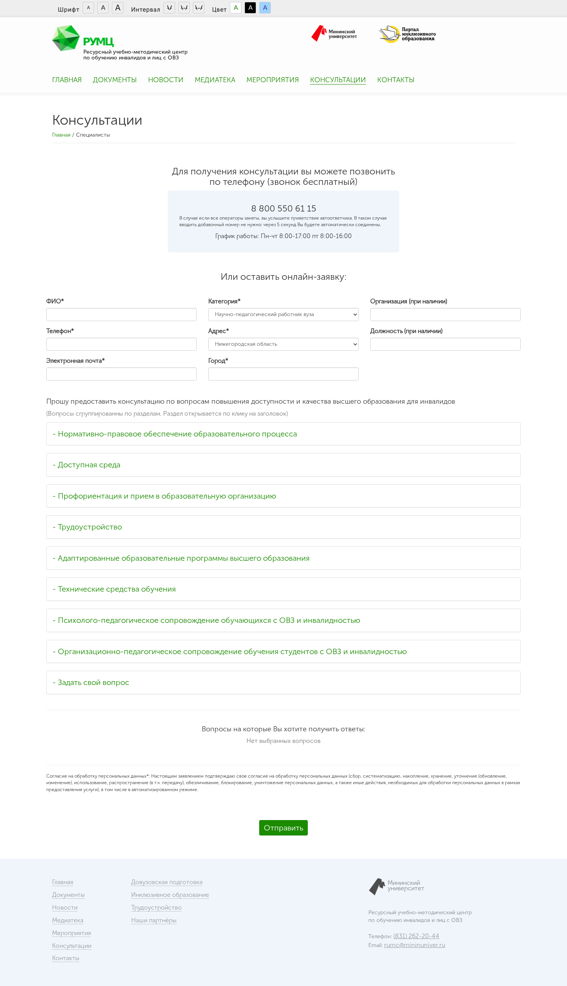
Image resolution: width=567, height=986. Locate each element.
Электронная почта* (75, 360)
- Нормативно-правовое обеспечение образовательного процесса (174, 433)
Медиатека (215, 80)
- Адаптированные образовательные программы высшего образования (181, 558)
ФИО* (55, 301)
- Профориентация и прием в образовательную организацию (164, 496)
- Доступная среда (86, 464)
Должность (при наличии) (406, 331)
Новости (166, 80)
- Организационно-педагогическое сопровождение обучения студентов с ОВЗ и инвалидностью (229, 651)
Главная (67, 80)
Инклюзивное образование (170, 894)
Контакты (396, 80)
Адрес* (218, 331)
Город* (218, 360)
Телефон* (60, 331)
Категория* (224, 301)
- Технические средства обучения (114, 589)
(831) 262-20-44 (416, 936)
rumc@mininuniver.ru (414, 945)
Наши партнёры (154, 920)
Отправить (283, 827)
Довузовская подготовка (166, 882)
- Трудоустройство (87, 526)
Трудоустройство (156, 907)
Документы (115, 80)
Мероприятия (272, 80)
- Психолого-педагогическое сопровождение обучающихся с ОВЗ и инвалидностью (206, 620)
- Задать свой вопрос (90, 682)
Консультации (338, 80)
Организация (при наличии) (408, 301)
